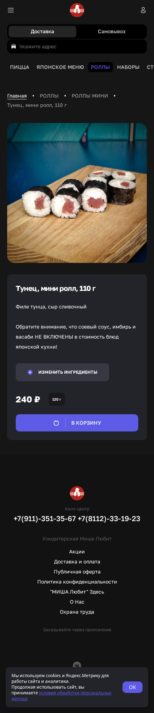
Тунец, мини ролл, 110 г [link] (37, 105)
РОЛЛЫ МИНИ (90, 96)
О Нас (77, 602)
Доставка (42, 31)
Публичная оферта (77, 571)
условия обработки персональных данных (61, 696)
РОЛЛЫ (49, 96)
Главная (17, 96)
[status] (77, 687)
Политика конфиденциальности (77, 582)
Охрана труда (77, 612)
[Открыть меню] (10, 10)
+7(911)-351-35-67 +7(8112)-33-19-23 (77, 518)
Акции (77, 551)
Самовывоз (111, 31)
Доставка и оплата (77, 561)
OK (132, 687)
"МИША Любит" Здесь (77, 592)
